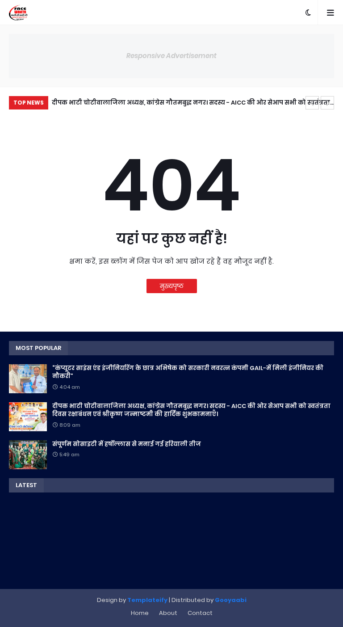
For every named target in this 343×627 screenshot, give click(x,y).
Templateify (147, 600)
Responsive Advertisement (171, 55)
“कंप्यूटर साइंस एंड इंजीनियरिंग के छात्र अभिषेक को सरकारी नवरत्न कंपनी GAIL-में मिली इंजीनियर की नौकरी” (187, 372)
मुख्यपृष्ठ (172, 286)
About (168, 613)
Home (140, 613)
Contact (200, 613)
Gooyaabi (231, 600)
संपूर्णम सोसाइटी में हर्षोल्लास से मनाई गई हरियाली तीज (138, 102)
